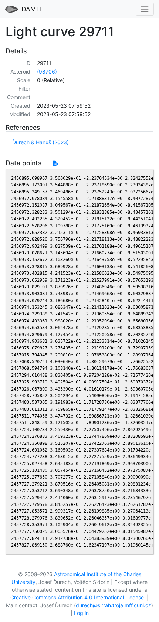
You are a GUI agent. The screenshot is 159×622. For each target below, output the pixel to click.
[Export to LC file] (55, 163)
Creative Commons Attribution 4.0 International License (77, 597)
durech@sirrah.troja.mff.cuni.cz (113, 605)
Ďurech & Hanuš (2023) (40, 142)
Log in (81, 613)
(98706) (47, 71)
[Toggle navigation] (145, 9)
